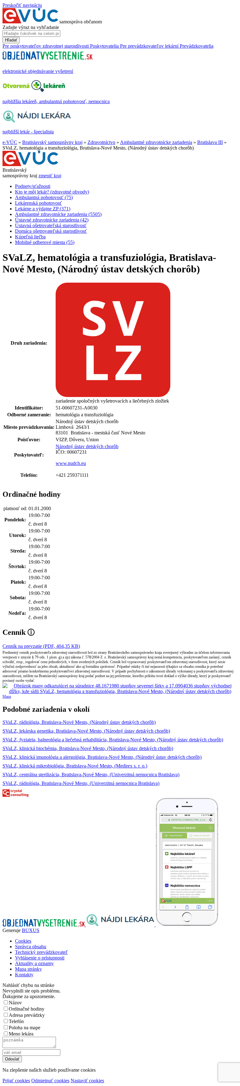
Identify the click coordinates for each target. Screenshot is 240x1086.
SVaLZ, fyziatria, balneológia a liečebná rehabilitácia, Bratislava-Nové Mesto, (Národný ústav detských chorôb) (112, 739)
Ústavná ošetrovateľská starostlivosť (51, 225)
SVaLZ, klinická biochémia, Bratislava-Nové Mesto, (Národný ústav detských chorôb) (87, 748)
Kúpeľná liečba (30, 236)
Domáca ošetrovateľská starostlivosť (51, 231)
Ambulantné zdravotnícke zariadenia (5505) (58, 214)
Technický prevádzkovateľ (41, 952)
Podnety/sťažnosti (32, 186)
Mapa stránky (28, 969)
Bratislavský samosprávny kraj (52, 142)
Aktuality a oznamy (34, 963)
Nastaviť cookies (87, 1080)
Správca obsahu (30, 946)
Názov (15, 1002)
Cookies (23, 941)
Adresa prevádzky (27, 1015)
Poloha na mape (24, 1027)
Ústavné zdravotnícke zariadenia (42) (51, 219)
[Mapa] (120, 688)
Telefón (16, 1021)
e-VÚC (9, 142)
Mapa (6, 696)
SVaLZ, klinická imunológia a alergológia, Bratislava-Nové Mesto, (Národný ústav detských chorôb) (102, 757)
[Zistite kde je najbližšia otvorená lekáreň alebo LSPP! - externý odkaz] (187, 924)
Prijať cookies (16, 1080)
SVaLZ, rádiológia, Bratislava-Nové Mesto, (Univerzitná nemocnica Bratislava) (80, 783)
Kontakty (24, 974)
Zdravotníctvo (101, 142)
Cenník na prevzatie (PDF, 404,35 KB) (41, 646)
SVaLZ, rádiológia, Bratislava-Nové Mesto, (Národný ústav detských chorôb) (79, 722)
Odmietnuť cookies (50, 1080)
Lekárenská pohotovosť (38, 203)
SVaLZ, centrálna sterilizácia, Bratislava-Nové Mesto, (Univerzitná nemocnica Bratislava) (90, 774)
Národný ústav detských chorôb (87, 446)
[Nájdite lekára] (121, 924)
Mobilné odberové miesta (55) (44, 242)
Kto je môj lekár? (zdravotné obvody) (52, 191)
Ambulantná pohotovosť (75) (44, 197)
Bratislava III (210, 142)
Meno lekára (21, 1033)
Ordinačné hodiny (26, 1009)
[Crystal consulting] (15, 795)
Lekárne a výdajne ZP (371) (42, 208)
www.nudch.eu (71, 463)
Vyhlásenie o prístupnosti (39, 957)
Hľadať (11, 40)
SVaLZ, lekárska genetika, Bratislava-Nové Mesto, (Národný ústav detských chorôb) (86, 731)
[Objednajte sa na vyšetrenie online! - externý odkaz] (44, 924)
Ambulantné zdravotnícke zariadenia (156, 142)
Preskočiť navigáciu (22, 5)
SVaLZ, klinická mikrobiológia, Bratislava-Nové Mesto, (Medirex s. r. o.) (74, 765)
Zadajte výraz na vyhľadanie (30, 27)
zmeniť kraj (49, 175)
